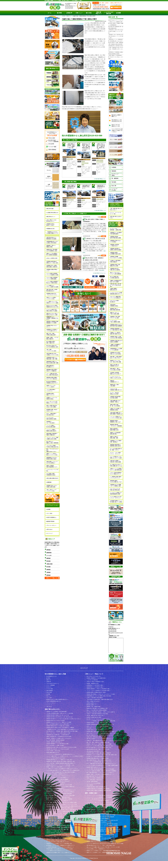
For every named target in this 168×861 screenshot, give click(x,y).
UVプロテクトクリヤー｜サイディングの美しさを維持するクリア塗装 (100, 815)
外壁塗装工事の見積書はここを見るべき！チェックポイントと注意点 (100, 694)
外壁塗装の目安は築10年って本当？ (50, 224)
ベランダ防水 (52, 85)
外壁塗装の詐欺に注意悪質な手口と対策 (115, 265)
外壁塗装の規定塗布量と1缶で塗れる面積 (115, 397)
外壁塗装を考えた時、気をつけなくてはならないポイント (58, 775)
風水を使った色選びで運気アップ (116, 115)
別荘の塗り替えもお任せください (116, 217)
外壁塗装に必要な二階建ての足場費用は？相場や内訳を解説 (98, 790)
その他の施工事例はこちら (100, 178)
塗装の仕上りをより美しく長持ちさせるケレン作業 (52, 314)
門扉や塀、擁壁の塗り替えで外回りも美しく (95, 715)
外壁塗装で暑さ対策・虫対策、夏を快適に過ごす (96, 786)
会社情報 (48, 694)
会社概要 (118, 13)
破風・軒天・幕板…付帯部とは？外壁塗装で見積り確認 (97, 742)
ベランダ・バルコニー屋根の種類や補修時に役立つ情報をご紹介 (59, 807)
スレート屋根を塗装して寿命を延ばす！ (94, 779)
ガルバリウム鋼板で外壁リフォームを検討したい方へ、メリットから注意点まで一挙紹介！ (65, 756)
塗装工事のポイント (50, 216)
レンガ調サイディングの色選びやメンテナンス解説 (52, 302)
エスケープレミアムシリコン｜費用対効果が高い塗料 (97, 806)
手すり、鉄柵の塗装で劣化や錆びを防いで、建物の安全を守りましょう (101, 763)
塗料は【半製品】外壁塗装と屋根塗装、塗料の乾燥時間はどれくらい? (60, 790)
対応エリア (48, 695)
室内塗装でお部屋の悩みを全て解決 (93, 717)
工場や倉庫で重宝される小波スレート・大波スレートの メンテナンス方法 (61, 804)
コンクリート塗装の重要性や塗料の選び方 (51, 430)
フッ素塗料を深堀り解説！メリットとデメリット (116, 477)
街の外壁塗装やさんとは (51, 676)
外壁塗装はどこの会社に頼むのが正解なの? (55, 788)
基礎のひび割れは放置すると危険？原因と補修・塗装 (57, 829)
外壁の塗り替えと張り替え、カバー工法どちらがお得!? (57, 749)
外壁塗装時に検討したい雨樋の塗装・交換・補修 (51, 358)
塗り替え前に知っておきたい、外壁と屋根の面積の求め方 (58, 797)
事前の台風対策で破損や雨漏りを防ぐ (114, 429)
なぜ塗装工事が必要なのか (52, 212)
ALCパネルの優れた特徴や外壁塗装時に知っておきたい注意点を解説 (60, 795)
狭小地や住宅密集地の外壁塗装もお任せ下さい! (52, 382)
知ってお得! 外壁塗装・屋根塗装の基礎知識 (55, 740)
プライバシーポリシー (51, 525)
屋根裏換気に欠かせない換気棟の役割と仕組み (51, 458)
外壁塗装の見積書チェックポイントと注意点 (116, 257)
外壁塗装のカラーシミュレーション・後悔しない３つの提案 (58, 722)
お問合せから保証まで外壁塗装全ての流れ (95, 681)
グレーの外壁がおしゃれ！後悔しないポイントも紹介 (116, 457)
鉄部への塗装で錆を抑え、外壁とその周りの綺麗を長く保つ (98, 760)
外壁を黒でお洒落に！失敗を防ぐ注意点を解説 (115, 461)
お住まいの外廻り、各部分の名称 (53, 750)
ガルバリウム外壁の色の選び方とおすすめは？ (56, 757)
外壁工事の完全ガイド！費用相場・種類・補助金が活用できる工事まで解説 (62, 731)
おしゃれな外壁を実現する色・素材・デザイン (116, 449)
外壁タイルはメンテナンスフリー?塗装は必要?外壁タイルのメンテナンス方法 (102, 733)
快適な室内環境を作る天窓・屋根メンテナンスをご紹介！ (98, 749)
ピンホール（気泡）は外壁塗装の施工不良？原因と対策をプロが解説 (60, 772)
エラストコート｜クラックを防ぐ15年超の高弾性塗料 (97, 813)
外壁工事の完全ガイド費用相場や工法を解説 (51, 238)
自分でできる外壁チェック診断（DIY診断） (55, 745)
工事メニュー (79, 13)
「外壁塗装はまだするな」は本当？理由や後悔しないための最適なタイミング (62, 729)
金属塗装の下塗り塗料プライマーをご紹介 (115, 317)
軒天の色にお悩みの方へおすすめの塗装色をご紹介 (52, 346)
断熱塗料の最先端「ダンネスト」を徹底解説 (116, 425)
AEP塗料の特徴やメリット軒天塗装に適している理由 (116, 501)
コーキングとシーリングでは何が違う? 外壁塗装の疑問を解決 (59, 793)
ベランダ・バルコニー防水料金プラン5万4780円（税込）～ (98, 690)
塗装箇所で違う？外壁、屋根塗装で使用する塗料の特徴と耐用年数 (100, 834)
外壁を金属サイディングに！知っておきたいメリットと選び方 (99, 727)
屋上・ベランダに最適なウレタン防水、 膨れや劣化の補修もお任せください (62, 813)
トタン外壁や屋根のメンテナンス (50, 390)
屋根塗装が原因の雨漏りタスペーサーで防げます (51, 378)
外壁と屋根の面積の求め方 (52, 478)
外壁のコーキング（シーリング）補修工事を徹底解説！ (97, 726)
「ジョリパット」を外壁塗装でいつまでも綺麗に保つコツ (58, 800)
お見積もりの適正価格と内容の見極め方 (115, 261)
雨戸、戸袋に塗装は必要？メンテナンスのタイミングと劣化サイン (100, 772)
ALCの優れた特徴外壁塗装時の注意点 (50, 474)
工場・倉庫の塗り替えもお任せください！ (116, 209)
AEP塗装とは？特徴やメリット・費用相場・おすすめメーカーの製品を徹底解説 (103, 831)
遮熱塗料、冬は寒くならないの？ (93, 832)
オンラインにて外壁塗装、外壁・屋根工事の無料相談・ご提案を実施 (100, 720)
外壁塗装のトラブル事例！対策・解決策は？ (116, 441)
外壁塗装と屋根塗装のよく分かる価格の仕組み (96, 678)
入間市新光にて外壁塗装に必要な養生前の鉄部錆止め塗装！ (115, 53)
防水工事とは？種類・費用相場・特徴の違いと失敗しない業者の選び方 (61, 809)
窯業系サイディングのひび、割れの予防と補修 (115, 361)
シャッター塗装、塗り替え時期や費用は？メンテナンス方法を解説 (100, 769)
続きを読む (101, 270)
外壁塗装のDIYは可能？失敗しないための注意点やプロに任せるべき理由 (61, 747)
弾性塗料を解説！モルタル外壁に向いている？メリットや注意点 (59, 848)
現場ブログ (68, 16)
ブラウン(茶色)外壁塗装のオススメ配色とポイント (116, 473)
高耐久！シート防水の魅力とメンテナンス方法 (51, 454)
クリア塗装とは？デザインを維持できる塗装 (52, 286)
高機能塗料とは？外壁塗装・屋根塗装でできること (52, 318)
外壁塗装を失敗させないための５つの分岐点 (55, 720)
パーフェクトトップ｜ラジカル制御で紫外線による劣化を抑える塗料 (100, 795)
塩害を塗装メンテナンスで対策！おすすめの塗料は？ (57, 818)
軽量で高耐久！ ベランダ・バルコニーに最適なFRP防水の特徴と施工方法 (61, 811)
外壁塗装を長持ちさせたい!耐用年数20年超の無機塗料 (116, 325)
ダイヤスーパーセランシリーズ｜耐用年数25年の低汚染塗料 (98, 804)
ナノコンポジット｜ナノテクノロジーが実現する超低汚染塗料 (99, 811)
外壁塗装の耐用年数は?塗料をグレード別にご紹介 (52, 262)
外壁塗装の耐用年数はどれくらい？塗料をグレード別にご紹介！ (59, 759)
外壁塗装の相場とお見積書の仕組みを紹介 (115, 253)
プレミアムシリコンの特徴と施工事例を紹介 (115, 489)
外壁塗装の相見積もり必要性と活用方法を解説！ (116, 249)
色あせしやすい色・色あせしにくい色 (116, 125)
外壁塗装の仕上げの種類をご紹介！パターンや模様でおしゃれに (59, 852)
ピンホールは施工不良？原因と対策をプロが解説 (51, 310)
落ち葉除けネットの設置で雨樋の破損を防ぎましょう (97, 756)
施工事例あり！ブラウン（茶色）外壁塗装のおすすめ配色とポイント (60, 845)
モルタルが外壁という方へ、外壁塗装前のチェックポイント (98, 848)
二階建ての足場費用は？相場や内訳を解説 (115, 345)
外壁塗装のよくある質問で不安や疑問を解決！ (116, 233)
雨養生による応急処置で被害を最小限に (115, 433)
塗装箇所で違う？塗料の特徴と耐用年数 (115, 309)
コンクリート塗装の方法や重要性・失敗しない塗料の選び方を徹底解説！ (101, 770)
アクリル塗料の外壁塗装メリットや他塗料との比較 (52, 274)
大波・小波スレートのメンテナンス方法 (51, 490)
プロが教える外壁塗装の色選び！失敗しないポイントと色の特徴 (59, 713)
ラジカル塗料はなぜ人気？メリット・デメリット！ (116, 497)
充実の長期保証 (49, 690)
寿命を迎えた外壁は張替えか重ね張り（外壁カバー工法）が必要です (100, 711)
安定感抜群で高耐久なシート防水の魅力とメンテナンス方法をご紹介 (60, 815)
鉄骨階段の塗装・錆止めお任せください (51, 410)
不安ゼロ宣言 (49, 692)
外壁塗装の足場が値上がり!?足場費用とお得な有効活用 (97, 788)
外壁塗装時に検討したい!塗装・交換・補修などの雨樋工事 (98, 752)
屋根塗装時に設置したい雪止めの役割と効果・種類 (52, 362)
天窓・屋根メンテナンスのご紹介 (51, 350)
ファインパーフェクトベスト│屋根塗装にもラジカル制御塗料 (99, 797)
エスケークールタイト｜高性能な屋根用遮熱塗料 (96, 807)
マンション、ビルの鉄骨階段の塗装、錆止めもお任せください (99, 761)
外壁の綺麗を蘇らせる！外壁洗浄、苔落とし (115, 401)
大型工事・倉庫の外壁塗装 (92, 781)
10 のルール (48, 687)
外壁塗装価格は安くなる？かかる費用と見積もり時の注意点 (98, 695)
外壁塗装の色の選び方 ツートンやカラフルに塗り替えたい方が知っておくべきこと (63, 718)
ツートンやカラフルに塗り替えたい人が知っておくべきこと (117, 130)
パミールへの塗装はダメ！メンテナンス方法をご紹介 (116, 417)
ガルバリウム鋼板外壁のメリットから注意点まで (115, 297)
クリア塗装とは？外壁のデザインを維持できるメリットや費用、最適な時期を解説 (103, 829)
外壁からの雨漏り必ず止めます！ (93, 701)
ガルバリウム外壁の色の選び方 (114, 301)
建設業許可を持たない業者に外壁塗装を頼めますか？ (57, 699)
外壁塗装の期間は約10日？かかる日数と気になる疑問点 (57, 725)
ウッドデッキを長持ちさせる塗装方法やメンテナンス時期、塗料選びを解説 (102, 765)
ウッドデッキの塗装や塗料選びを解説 (51, 418)
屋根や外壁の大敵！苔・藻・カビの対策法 (115, 405)
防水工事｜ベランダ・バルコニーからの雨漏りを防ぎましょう (99, 719)
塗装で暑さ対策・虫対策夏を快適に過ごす (51, 290)
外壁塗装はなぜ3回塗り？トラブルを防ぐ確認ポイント (57, 777)
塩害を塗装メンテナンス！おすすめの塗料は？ (52, 462)
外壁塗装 (52, 73)
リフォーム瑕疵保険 (50, 685)
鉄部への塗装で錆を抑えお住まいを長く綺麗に (51, 406)
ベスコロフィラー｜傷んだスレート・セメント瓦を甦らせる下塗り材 (100, 802)
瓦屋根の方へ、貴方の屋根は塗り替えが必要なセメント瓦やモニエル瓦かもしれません (104, 740)
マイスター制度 (49, 688)
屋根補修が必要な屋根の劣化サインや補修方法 (51, 370)
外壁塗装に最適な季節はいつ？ (51, 270)
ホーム (49, 13)
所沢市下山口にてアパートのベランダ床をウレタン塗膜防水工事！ (115, 21)
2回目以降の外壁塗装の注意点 (114, 305)
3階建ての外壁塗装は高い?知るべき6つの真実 (116, 281)
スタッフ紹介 (49, 513)
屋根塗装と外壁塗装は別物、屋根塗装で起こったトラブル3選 (59, 784)
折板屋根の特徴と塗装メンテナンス (50, 394)
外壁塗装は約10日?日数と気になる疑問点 (115, 269)
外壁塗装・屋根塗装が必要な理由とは (54, 741)
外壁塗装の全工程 (50, 228)
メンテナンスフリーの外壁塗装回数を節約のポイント (116, 293)
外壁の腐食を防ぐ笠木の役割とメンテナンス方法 (52, 354)
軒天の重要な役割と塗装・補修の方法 (50, 342)
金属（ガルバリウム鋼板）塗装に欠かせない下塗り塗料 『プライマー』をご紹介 (103, 847)
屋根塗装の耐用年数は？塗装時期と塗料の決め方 (115, 445)
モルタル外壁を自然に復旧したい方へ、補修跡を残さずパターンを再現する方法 (62, 770)
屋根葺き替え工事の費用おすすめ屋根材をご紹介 (51, 250)
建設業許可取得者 (50, 521)
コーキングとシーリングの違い (52, 470)
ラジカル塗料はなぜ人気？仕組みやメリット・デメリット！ (58, 850)
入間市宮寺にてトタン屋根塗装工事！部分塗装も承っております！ (115, 40)
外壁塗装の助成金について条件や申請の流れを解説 (97, 722)
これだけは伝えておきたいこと (52, 683)
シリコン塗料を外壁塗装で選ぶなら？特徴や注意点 (52, 282)
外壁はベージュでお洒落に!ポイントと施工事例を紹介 (116, 469)
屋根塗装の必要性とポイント (92, 704)
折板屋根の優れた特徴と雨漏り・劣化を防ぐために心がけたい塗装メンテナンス (103, 731)
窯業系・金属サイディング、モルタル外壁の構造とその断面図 (59, 798)
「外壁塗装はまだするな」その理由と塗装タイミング (52, 232)
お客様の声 (69, 13)
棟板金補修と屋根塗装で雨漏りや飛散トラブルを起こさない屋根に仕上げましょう (63, 806)
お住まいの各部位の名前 (51, 258)
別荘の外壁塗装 (89, 785)
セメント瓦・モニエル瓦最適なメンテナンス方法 (51, 402)
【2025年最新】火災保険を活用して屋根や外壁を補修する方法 (99, 699)
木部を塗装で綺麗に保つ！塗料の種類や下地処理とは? (116, 413)
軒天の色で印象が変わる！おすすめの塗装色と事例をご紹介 (98, 747)
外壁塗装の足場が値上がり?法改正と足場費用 (116, 341)
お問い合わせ (49, 529)
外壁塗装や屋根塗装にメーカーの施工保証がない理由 (116, 329)
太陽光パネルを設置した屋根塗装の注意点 (115, 409)
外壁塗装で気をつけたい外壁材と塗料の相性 (51, 486)
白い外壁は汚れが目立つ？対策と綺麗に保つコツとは (116, 465)
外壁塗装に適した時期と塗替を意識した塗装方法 (51, 266)
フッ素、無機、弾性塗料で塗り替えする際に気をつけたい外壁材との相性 (61, 802)
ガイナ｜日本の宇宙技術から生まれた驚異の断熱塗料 (97, 818)
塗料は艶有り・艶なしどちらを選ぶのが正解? (115, 369)
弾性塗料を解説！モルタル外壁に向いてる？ (116, 481)
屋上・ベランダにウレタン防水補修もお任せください (52, 450)
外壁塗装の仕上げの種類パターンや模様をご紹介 (115, 485)
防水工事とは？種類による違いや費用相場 (52, 442)
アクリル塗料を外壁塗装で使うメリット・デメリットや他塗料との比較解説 (102, 825)
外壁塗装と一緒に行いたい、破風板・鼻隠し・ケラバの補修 (98, 744)
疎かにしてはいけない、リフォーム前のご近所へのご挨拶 (58, 732)
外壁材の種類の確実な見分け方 (113, 289)
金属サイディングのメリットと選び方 (50, 386)
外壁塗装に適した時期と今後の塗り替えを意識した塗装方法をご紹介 (60, 761)
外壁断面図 (48, 482)
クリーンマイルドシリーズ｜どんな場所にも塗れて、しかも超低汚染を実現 (102, 820)
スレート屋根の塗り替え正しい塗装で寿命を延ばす (52, 374)
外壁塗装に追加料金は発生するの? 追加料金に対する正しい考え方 (100, 724)
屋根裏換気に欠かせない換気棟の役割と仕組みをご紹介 (57, 816)
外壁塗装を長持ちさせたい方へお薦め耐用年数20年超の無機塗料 (99, 841)
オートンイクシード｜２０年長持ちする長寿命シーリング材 (98, 822)
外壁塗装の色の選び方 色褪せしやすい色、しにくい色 (57, 715)
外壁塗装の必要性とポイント (92, 703)
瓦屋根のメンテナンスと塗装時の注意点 (51, 398)
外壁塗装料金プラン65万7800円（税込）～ (95, 685)
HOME (63, 16)
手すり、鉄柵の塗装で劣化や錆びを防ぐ (51, 414)
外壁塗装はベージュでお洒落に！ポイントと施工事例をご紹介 (59, 843)
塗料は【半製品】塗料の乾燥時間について (51, 466)
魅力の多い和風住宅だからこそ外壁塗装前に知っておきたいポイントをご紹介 (102, 735)
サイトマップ (49, 533)
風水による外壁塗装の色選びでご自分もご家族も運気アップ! (58, 724)
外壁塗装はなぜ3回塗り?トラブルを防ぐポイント (51, 330)
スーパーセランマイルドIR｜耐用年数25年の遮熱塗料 (97, 800)
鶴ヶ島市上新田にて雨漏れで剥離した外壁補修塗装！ (115, 24)
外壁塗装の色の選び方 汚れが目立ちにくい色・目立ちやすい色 (59, 716)
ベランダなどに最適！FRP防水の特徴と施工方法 (52, 446)
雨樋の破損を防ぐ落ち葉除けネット (50, 366)
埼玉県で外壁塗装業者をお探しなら (53, 701)
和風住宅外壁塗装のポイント (114, 381)
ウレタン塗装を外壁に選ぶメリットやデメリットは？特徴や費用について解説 (102, 827)
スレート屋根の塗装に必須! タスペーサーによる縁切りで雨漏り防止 (60, 786)
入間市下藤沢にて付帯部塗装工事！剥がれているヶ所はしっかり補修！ (115, 57)
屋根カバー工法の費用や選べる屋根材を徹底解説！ (97, 710)
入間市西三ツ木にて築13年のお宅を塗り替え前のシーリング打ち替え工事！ (115, 36)
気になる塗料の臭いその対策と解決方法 (114, 277)
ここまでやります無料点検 (108, 13)
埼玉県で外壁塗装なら (51, 517)
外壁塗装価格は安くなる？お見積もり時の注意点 (52, 242)
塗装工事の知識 (49, 208)
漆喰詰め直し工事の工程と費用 (114, 385)
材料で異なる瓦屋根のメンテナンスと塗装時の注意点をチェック (99, 738)
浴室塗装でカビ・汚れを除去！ (50, 422)
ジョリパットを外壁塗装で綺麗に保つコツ (116, 389)
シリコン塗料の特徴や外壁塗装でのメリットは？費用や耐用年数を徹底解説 (102, 823)
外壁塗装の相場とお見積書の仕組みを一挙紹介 (96, 692)
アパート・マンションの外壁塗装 (93, 783)
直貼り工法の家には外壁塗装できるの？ (114, 365)
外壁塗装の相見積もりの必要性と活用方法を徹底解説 (57, 779)
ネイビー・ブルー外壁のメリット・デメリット (115, 453)
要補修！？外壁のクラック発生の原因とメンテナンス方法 (58, 766)
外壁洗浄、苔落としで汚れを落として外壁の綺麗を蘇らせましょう (100, 774)
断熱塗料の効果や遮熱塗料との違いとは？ (115, 421)
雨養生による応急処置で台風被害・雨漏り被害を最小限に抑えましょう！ (61, 827)
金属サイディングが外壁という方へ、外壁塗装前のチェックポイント (100, 852)
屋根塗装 (52, 77)
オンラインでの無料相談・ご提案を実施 (115, 229)
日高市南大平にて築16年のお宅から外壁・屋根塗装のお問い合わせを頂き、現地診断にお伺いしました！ (115, 48)
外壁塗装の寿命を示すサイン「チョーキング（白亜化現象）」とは (60, 765)
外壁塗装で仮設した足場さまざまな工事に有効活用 (116, 337)
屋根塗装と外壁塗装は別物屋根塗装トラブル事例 (52, 322)
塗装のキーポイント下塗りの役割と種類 (114, 313)
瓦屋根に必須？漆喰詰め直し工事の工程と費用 (96, 736)
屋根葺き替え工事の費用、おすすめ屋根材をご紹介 (97, 708)
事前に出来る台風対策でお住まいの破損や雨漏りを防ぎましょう (59, 825)
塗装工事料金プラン (99, 13)
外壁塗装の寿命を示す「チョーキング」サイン (51, 294)
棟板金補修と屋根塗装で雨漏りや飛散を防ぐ (51, 434)
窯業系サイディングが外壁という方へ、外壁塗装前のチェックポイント (101, 850)
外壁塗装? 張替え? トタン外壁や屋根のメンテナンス (97, 729)
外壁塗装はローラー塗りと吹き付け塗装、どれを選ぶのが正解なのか (60, 791)
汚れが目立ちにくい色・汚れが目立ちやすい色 (117, 120)
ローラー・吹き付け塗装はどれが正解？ (114, 393)
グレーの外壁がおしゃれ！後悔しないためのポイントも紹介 (58, 838)
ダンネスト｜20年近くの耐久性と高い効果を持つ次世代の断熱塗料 (100, 816)
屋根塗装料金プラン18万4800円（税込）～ (95, 687)
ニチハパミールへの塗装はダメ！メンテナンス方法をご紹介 (58, 822)
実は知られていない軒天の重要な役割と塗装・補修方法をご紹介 (99, 745)
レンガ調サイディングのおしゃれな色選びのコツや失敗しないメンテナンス (62, 768)
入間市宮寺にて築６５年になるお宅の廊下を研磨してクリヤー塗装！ (115, 31)
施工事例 (59, 13)
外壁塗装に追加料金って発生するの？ (114, 245)
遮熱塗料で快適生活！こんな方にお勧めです (95, 809)
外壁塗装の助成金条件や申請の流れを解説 (115, 237)
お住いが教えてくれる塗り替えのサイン (51, 220)
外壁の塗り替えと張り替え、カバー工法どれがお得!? (115, 285)
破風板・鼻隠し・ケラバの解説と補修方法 (52, 338)
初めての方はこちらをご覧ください (93, 676)
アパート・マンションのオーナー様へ (115, 213)
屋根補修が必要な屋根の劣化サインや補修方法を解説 (97, 758)
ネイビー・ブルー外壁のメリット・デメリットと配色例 (57, 836)
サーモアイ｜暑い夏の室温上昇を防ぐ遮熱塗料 (96, 798)
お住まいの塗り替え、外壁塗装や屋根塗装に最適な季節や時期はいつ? (60, 763)
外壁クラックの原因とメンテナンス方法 (51, 298)
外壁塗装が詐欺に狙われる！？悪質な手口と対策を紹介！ (58, 781)
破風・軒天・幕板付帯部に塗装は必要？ (51, 334)
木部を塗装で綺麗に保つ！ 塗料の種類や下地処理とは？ (58, 820)
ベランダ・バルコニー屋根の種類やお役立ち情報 (52, 438)
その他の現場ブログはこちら (99, 273)
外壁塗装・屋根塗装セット (52, 81)
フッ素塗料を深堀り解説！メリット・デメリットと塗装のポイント (60, 847)
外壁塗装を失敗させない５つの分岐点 (115, 241)
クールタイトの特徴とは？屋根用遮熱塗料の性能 (116, 493)
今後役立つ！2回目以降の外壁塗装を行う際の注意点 (97, 713)
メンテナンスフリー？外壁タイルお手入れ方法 (115, 377)
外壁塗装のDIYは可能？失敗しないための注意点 (115, 353)
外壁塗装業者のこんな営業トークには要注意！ (116, 349)
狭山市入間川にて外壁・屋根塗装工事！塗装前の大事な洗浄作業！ (115, 43)
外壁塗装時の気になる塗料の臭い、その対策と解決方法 (57, 734)
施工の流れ (89, 13)
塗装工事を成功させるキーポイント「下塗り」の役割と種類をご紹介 (100, 845)
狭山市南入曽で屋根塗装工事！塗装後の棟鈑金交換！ (115, 27)
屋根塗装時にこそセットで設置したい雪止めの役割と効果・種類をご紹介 (101, 754)
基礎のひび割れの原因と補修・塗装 (114, 437)
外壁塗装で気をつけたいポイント (51, 326)
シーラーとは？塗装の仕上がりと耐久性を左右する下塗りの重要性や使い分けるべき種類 (104, 843)
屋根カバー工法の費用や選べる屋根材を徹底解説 (51, 254)
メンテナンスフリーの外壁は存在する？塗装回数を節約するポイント (60, 754)
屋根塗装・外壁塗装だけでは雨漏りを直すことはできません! (58, 738)
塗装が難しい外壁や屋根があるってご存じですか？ (116, 357)
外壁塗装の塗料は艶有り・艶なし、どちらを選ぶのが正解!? (98, 838)
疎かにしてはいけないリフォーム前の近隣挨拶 (115, 273)
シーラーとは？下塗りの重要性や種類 (115, 321)
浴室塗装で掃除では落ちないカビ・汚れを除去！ (96, 767)
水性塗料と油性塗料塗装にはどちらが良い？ (115, 373)
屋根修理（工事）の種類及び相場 (50, 246)
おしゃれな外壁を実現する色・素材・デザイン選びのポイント (59, 834)
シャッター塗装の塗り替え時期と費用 (50, 426)
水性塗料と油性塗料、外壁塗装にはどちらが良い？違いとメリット (100, 839)
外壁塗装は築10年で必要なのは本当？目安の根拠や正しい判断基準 (60, 727)
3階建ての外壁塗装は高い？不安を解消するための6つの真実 (58, 736)
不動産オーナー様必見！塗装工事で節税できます (115, 333)
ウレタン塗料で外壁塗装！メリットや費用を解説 (52, 278)
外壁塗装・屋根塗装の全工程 (92, 683)
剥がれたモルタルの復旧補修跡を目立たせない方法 (52, 306)
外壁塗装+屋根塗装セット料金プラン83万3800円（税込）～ (98, 688)
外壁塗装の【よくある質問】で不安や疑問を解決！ (56, 711)
